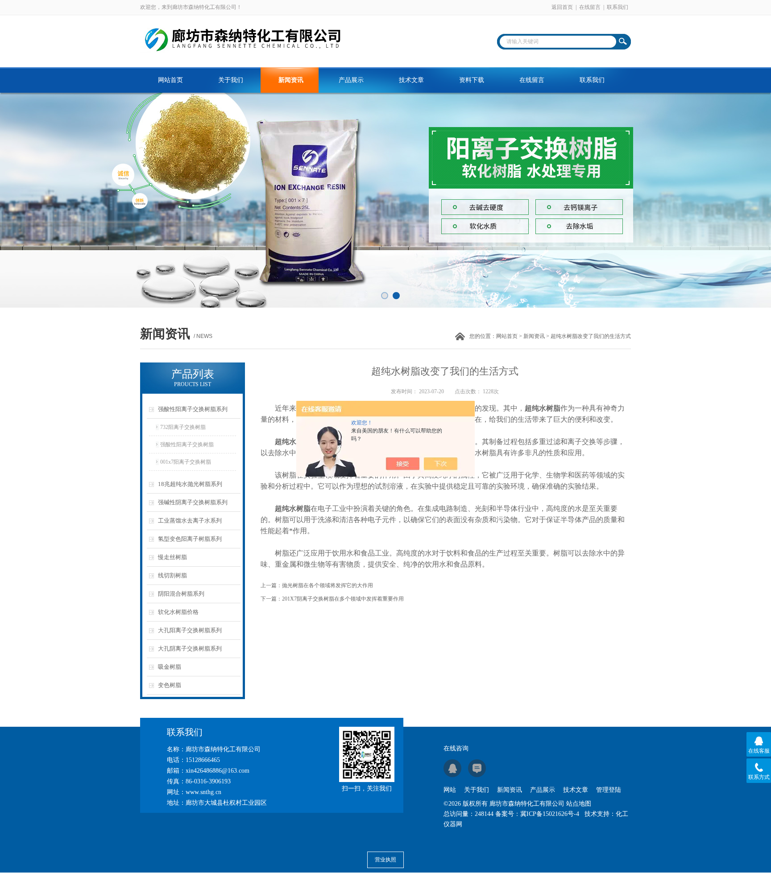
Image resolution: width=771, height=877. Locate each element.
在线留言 (590, 7)
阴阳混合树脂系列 (181, 593)
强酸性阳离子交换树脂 (187, 444)
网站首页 (170, 80)
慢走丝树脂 (172, 557)
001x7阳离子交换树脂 (185, 462)
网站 (450, 789)
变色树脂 (169, 685)
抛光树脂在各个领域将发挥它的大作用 (327, 585)
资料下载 (471, 80)
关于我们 (230, 80)
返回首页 (562, 7)
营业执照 (385, 859)
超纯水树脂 (542, 408)
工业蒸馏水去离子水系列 (190, 520)
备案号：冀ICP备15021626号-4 (537, 814)
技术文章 (411, 80)
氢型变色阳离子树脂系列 (190, 538)
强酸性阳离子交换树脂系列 (193, 409)
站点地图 (578, 803)
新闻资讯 (290, 80)
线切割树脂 (172, 575)
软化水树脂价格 (178, 612)
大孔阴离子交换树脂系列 (190, 648)
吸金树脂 (169, 666)
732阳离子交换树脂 (183, 427)
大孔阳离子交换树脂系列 (190, 630)
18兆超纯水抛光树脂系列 (190, 484)
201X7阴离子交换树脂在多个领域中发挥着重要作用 (343, 599)
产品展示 (351, 80)
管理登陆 (608, 789)
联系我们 (617, 7)
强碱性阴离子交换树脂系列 (193, 502)
